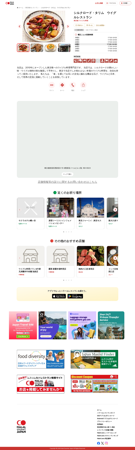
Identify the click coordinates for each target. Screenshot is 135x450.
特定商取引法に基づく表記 (106, 427)
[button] (73, 85)
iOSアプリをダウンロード (105, 416)
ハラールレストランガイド (106, 413)
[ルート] (62, 85)
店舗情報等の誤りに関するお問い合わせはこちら (67, 181)
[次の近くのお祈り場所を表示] (115, 210)
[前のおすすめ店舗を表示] (20, 258)
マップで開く (67, 174)
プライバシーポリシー (104, 421)
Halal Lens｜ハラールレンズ (106, 433)
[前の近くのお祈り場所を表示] (20, 210)
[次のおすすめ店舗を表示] (115, 258)
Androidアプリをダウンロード (107, 418)
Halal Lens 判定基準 (104, 438)
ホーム (99, 410)
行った (91, 25)
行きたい (80, 25)
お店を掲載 (99, 3)
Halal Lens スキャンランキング (107, 435)
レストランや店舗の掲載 (105, 430)
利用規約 (100, 424)
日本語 (125, 3)
